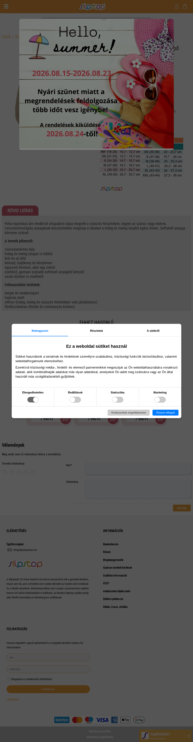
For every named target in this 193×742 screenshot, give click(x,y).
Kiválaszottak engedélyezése (128, 412)
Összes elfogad (165, 412)
